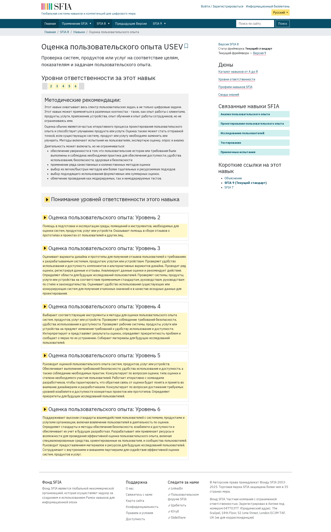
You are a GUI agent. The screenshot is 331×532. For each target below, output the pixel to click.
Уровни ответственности (236, 79)
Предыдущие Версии (131, 23)
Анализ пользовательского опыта (245, 114)
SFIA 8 (101, 23)
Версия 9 (259, 53)
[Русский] (88, 7)
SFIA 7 (229, 187)
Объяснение (233, 178)
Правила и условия (139, 513)
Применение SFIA (75, 23)
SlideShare (178, 517)
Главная (50, 23)
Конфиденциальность (142, 507)
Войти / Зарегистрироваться (222, 6)
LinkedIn (177, 488)
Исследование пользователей (242, 133)
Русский (279, 12)
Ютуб (175, 511)
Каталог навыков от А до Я (238, 71)
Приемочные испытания (238, 152)
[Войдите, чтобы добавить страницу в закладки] (186, 45)
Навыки (79, 32)
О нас (130, 488)
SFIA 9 (157, 23)
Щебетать (178, 505)
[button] (91, 23)
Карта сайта (135, 501)
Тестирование (231, 142)
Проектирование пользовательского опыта (252, 123)
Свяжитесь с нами (139, 494)
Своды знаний (228, 94)
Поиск (282, 23)
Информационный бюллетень (268, 6)
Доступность (135, 519)
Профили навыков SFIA (235, 87)
